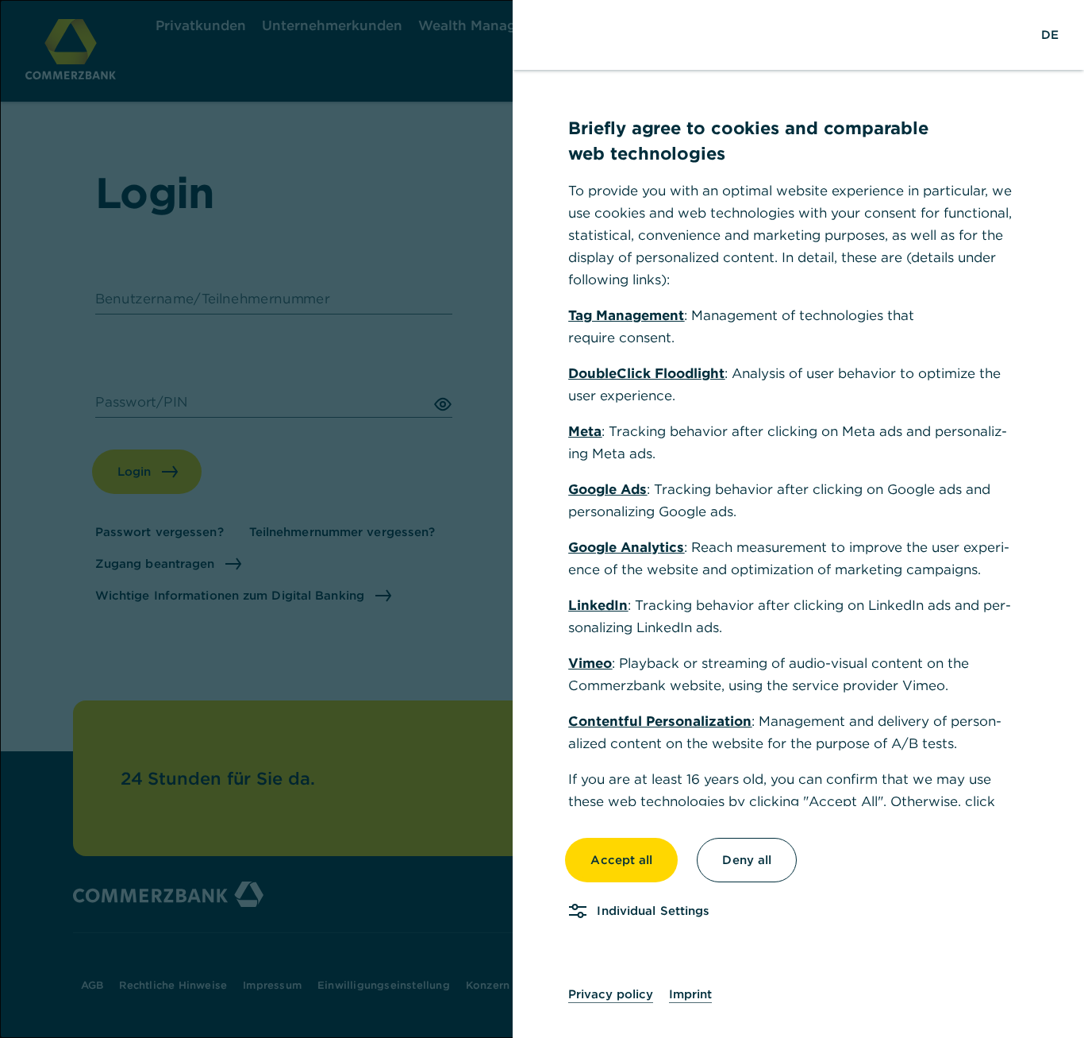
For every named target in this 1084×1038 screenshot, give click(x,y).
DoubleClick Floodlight (646, 373)
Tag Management (626, 315)
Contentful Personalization (659, 721)
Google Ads (607, 489)
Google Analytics (626, 547)
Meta (585, 431)
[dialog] (542, 519)
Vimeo (590, 663)
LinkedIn (598, 605)
